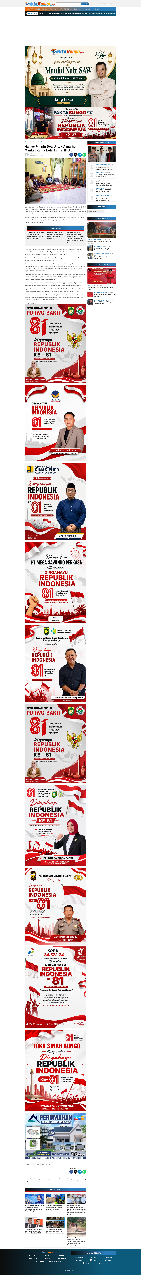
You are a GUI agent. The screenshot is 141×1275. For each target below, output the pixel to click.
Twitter (94, 1257)
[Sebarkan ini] (71, 155)
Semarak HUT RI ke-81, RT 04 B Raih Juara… (99, 242)
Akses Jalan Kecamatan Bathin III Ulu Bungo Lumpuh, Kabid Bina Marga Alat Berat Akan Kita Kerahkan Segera (76, 1241)
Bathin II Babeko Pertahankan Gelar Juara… (104, 257)
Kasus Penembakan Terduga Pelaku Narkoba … (105, 168)
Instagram (109, 1257)
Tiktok (109, 1260)
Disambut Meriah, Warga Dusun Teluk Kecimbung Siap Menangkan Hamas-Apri (72, 1179)
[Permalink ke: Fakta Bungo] (27, 154)
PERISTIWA (107, 164)
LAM (43, 1164)
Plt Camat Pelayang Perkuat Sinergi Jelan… (105, 175)
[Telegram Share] (80, 155)
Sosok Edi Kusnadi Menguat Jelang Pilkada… (103, 302)
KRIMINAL (106, 195)
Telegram (87, 1263)
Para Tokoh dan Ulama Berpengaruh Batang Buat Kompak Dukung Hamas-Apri (38, 1179)
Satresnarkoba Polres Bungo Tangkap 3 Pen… (104, 199)
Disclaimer (47, 1258)
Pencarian (85, 4)
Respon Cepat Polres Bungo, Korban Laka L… (104, 184)
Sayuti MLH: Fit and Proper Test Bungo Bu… (105, 295)
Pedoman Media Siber (54, 1261)
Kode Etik (32, 1255)
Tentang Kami (61, 1258)
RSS (102, 1263)
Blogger (95, 1260)
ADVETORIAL (90, 239)
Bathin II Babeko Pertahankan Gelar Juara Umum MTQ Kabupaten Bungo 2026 (63, 13)
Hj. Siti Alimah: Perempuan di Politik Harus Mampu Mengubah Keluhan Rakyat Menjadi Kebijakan (34, 1208)
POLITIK (102, 188)
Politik (48, 1164)
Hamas (37, 1164)
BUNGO (101, 164)
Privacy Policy (32, 1258)
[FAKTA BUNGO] (40, 4)
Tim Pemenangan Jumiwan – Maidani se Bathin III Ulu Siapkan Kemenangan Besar (55, 1231)
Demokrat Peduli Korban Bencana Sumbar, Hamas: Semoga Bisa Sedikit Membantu (54, 1208)
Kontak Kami (40, 1261)
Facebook (80, 1257)
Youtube (80, 1260)
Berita (97, 164)
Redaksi (61, 1255)
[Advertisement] (70, 31)
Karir (47, 1255)
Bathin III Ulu (29, 1164)
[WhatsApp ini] (84, 155)
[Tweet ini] (76, 155)
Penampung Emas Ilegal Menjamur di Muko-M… (102, 249)
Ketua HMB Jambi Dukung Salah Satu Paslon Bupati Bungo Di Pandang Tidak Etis (33, 1232)
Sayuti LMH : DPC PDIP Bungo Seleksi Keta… (104, 190)
